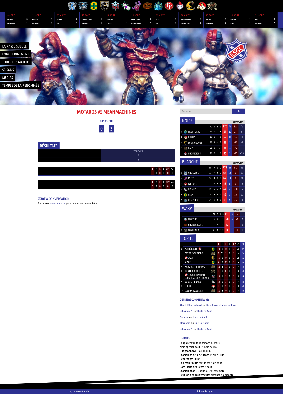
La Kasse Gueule (14, 46)
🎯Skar (189, 257)
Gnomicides (194, 153)
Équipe (187, 126)
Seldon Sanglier (194, 290)
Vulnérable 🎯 (193, 248)
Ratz (190, 148)
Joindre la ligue (205, 391)
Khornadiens (195, 224)
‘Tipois (188, 286)
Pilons (191, 137)
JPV (168, 168)
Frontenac (194, 131)
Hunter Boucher (194, 271)
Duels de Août (204, 311)
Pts (225, 126)
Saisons (8, 69)
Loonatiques (195, 142)
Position (41, 169)
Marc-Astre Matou (195, 266)
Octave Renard (193, 281)
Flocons (192, 219)
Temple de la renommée (20, 85)
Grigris (192, 189)
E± (235, 126)
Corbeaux (193, 230)
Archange (193, 172)
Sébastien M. (186, 311)
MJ (211, 127)
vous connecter (58, 203)
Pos (181, 126)
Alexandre (185, 322)
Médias (7, 77)
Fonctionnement (15, 54)
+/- (173, 168)
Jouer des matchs (15, 62)
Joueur (189, 244)
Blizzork (193, 200)
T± (242, 126)
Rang (181, 244)
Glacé (188, 262)
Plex (190, 194)
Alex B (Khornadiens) (191, 305)
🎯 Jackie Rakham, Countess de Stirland (197, 276)
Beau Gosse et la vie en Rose (221, 305)
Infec (191, 178)
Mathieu (184, 317)
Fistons (192, 183)
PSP (243, 244)
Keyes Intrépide (194, 253)
